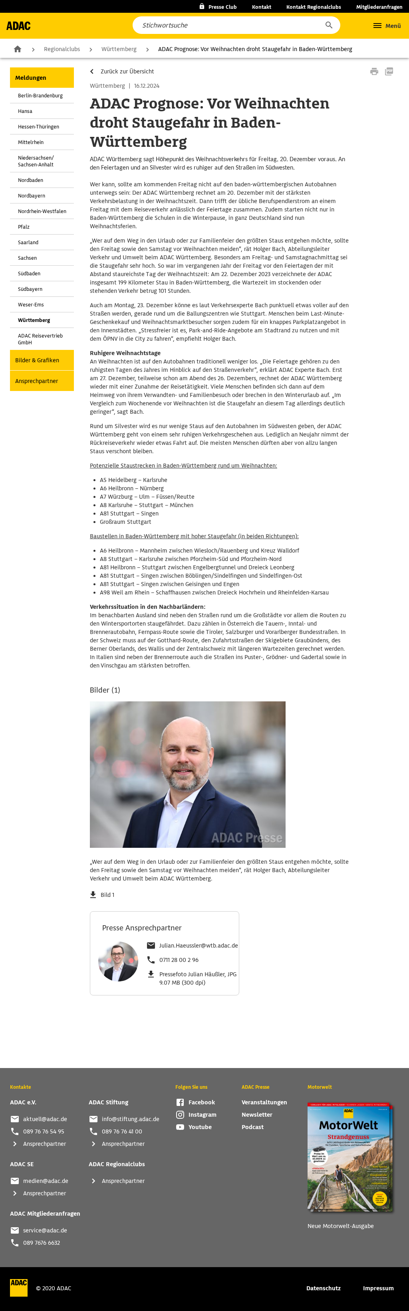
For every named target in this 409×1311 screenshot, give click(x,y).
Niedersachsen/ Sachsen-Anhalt (36, 161)
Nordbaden (30, 180)
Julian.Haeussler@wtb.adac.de (198, 945)
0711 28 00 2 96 (179, 960)
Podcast (253, 1127)
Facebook (202, 1102)
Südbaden (29, 273)
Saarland (28, 242)
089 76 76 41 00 (122, 1131)
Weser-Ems (31, 304)
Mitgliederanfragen (379, 7)
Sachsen (27, 258)
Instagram (202, 1114)
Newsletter (257, 1114)
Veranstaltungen (264, 1102)
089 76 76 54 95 (43, 1131)
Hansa (25, 111)
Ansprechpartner (36, 381)
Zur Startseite (17, 48)
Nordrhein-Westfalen (42, 211)
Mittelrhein (31, 142)
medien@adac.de (45, 1181)
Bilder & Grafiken (37, 360)
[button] (328, 25)
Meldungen (30, 77)
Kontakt (261, 7)
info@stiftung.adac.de (130, 1119)
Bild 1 (107, 894)
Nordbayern (31, 195)
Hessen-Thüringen (38, 126)
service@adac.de (45, 1230)
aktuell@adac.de (45, 1119)
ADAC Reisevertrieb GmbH (40, 339)
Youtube (200, 1127)
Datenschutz (323, 1288)
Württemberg (119, 49)
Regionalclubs (62, 49)
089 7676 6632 (41, 1242)
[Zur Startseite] (18, 26)
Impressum (378, 1288)
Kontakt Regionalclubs (313, 7)
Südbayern (30, 289)
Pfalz (24, 226)
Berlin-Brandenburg (40, 95)
